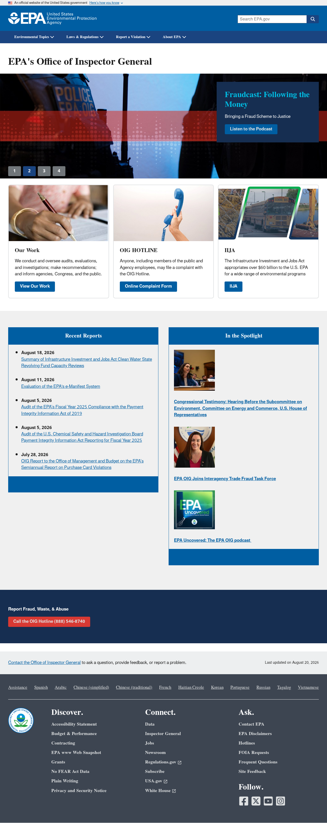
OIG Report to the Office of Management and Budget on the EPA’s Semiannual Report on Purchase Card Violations (82, 464)
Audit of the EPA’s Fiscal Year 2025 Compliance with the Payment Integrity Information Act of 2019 (82, 410)
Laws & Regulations (82, 37)
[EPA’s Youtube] (268, 801)
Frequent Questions (258, 762)
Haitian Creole (191, 687)
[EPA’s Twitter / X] (256, 801)
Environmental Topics (31, 37)
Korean (217, 687)
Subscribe (155, 771)
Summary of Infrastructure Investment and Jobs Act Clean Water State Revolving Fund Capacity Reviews (86, 362)
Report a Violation (130, 37)
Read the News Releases (254, 132)
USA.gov (153, 781)
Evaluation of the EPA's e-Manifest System (60, 386)
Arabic (61, 687)
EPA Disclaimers (255, 733)
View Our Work (35, 286)
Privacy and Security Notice (79, 790)
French (165, 687)
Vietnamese (308, 687)
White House (158, 790)
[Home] (52, 18)
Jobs (149, 743)
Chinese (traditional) (134, 687)
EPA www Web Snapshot (76, 752)
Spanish (41, 687)
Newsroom (155, 752)
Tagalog (284, 687)
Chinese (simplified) (91, 687)
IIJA (233, 286)
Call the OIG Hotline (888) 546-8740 (49, 621)
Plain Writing (64, 781)
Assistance (17, 687)
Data (150, 724)
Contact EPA (251, 724)
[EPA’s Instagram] (280, 801)
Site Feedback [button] (252, 771)
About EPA (172, 37)
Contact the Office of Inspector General (44, 662)
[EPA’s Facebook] (244, 801)
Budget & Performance (74, 733)
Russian (263, 687)
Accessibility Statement (74, 724)
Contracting (63, 743)
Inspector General (163, 733)
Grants (58, 762)
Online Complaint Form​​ (148, 286)
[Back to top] (313, 809)
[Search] (313, 19)
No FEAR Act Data (70, 771)
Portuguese (240, 687)
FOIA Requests (254, 752)
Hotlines (247, 743)
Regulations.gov (160, 762)
